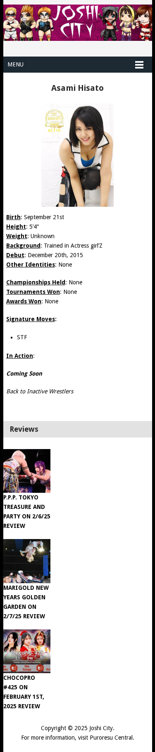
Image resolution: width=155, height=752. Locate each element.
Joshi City (101, 728)
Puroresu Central (111, 737)
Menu (15, 64)
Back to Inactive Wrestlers (39, 391)
